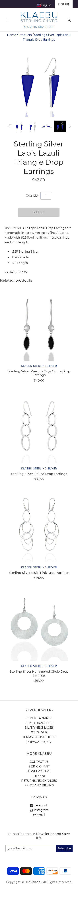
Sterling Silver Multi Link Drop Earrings (39, 573)
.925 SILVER (39, 732)
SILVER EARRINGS (39, 718)
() (63, 4)
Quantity (32, 195)
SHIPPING (39, 776)
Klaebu (37, 882)
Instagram (40, 810)
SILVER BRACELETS (39, 723)
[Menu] (7, 20)
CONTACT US (39, 761)
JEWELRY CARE (39, 771)
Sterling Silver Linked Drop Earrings (39, 474)
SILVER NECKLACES (39, 727)
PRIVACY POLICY (39, 742)
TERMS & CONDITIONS (39, 737)
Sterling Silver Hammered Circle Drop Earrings (39, 673)
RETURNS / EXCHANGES (39, 780)
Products (25, 35)
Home (11, 35)
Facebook (40, 805)
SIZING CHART (39, 766)
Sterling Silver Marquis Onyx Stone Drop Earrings (39, 373)
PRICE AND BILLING (39, 785)
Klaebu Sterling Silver (39, 365)
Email (40, 815)
